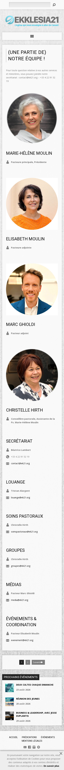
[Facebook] (29, 747)
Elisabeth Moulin (25, 238)
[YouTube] (25, 747)
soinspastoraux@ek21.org (24, 531)
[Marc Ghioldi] (32, 313)
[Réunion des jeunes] (9, 704)
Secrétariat (19, 441)
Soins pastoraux (24, 516)
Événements (48, 737)
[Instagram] (34, 747)
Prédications (29, 737)
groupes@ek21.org (20, 565)
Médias (13, 584)
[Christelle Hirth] (32, 399)
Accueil (13, 737)
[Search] (54, 4)
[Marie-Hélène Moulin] (32, 142)
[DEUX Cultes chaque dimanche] (9, 690)
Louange (15, 482)
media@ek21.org (19, 599)
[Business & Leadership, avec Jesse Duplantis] (9, 718)
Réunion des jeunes (28, 698)
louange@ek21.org (20, 497)
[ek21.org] (38, 747)
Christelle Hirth (24, 410)
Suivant (36, 662)
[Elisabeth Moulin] (32, 227)
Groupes (15, 550)
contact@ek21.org (20, 463)
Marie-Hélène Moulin (29, 153)
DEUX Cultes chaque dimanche (34, 684)
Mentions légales (32, 741)
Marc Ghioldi (20, 324)
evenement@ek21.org (22, 640)
